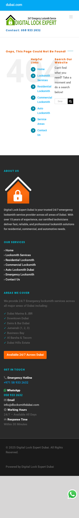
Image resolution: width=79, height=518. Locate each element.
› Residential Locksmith (19, 260)
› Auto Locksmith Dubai (19, 269)
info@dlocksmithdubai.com (21, 405)
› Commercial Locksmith (20, 265)
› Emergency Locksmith (19, 274)
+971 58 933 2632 (16, 382)
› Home (8, 250)
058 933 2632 (13, 395)
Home (41, 69)
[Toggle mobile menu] (71, 17)
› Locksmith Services (17, 255)
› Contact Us (12, 279)
